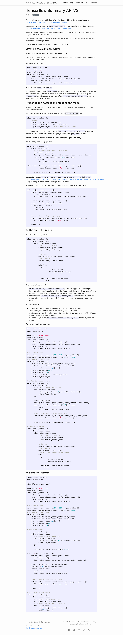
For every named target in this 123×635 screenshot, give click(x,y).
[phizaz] (69, 630)
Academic (79, 3)
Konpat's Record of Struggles (41, 2)
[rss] (89, 630)
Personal (94, 3)
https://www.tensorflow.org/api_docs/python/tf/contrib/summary (49, 28)
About (65, 3)
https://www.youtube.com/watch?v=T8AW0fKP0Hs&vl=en (47, 22)
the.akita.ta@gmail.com (34, 628)
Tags (72, 3)
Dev (87, 3)
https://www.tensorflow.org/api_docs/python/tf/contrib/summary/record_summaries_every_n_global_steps (65, 179)
